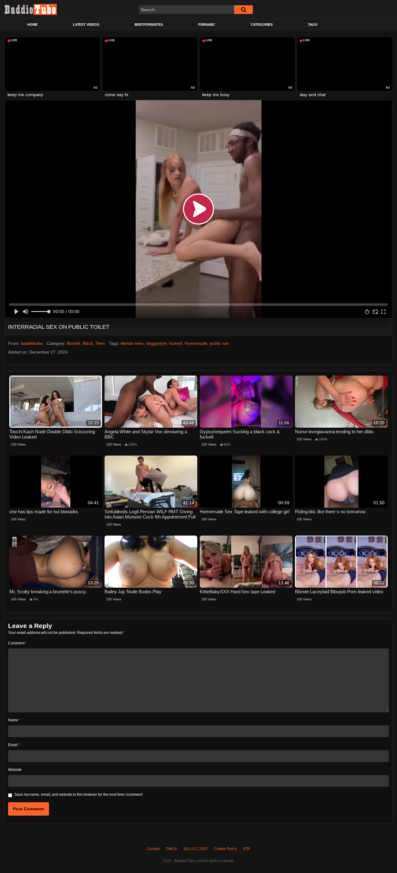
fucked (175, 343)
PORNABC (206, 24)
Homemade (196, 343)
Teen (100, 343)
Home (32, 24)
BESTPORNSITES (149, 24)
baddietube (32, 343)
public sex (219, 343)
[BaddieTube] (31, 9)
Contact (153, 849)
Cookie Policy (225, 849)
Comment (17, 643)
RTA (246, 849)
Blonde (73, 343)
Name (14, 720)
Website (14, 770)
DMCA (171, 849)
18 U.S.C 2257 (195, 849)
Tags (312, 24)
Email (14, 745)
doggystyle (156, 343)
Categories (262, 24)
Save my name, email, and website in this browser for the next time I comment (78, 794)
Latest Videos (86, 24)
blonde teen (132, 343)
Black (88, 343)
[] (243, 9)
